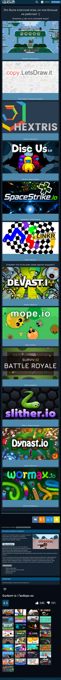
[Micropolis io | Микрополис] (20, 619)
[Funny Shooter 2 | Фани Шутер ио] (8, 661)
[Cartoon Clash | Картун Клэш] (45, 654)
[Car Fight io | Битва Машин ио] (20, 647)
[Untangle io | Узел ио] (33, 654)
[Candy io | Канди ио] (33, 626)
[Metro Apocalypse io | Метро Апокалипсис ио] (45, 647)
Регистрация (55, 2)
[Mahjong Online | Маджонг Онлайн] (33, 661)
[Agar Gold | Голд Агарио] (33, 640)
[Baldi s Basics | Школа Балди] (20, 612)
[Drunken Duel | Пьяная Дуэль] (20, 661)
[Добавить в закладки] (56, 519)
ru (42, 2)
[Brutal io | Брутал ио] (20, 626)
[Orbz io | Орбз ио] (33, 633)
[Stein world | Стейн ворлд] (8, 626)
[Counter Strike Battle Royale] (20, 640)
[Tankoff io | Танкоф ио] (8, 640)
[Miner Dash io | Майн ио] (20, 654)
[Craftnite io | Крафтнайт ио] (8, 654)
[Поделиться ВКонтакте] (35, 519)
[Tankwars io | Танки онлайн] (33, 619)
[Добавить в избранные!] (4, 589)
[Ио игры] (8, 2)
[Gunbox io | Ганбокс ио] (45, 640)
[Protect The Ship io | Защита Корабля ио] (8, 668)
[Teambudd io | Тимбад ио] (45, 633)
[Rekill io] (45, 661)
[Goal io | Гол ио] (8, 647)
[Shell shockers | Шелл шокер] (33, 612)
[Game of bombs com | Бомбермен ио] (45, 612)
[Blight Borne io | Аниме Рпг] (33, 647)
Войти (48, 2)
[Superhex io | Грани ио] (45, 626)
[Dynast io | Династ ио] (20, 633)
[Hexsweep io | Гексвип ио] (8, 619)
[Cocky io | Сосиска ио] (8, 633)
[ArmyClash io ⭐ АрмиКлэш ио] (8, 612)
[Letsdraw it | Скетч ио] (45, 619)
